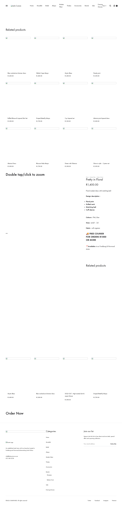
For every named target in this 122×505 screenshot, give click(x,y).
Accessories (77, 6)
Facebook (97, 500)
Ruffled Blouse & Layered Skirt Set (17, 118)
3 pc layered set (69, 118)
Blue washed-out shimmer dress (17, 73)
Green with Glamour (71, 163)
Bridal (47, 6)
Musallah (39, 6)
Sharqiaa (49, 475)
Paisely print (96, 73)
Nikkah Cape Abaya (42, 73)
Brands (87, 6)
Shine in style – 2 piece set (101, 163)
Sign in (104, 6)
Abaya (54, 6)
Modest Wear (61, 6)
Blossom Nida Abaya (42, 163)
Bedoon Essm (50, 480)
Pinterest (114, 500)
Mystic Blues (68, 73)
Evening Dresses (100, 6)
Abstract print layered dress (101, 118)
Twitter (89, 500)
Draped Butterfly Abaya (43, 118)
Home (32, 6)
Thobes (69, 6)
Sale (93, 6)
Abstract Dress (12, 163)
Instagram (105, 500)
